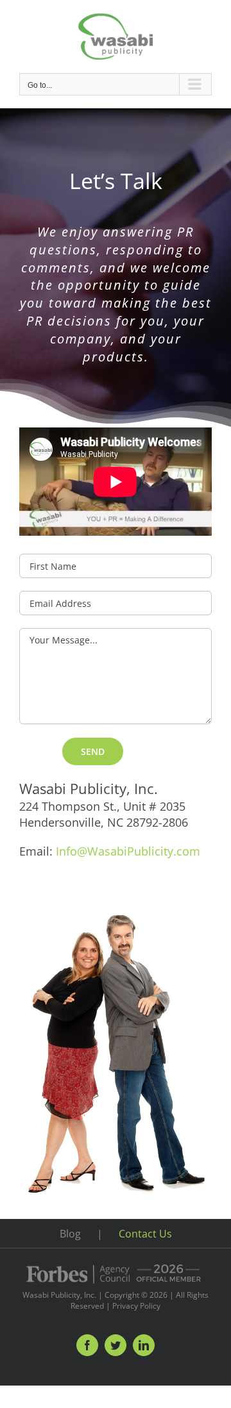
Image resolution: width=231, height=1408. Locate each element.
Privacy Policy (136, 1305)
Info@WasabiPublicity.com (128, 851)
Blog (70, 1234)
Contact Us (145, 1234)
